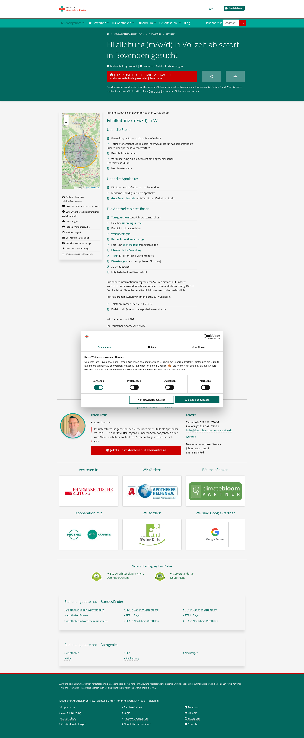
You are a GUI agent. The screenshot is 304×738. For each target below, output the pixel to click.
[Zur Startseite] (108, 34)
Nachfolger (191, 653)
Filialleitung (155, 34)
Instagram (193, 718)
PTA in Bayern (192, 615)
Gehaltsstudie (168, 23)
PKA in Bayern (133, 615)
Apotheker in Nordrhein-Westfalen (87, 621)
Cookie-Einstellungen (73, 724)
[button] (66, 117)
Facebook (193, 707)
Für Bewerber (97, 23)
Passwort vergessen (136, 718)
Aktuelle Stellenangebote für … (129, 34)
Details (152, 347)
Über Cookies (199, 347)
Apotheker (72, 653)
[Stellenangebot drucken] (235, 76)
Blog (187, 23)
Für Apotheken (121, 23)
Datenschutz (68, 718)
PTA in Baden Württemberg (200, 610)
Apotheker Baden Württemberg (85, 610)
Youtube (193, 724)
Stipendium (145, 23)
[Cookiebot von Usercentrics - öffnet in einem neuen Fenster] (206, 336)
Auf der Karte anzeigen (169, 66)
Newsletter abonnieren (137, 724)
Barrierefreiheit (133, 707)
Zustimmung (105, 347)
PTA (68, 658)
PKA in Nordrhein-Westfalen (142, 621)
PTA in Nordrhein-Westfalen (201, 621)
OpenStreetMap (92, 187)
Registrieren (235, 8)
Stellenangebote (70, 23)
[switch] (134, 387)
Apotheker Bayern (77, 615)
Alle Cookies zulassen (197, 399)
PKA (127, 653)
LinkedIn (192, 713)
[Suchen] (242, 23)
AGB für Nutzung (71, 713)
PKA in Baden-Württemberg (141, 610)
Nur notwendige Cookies (151, 399)
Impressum (68, 707)
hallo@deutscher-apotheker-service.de (209, 430)
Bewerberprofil (156, 91)
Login (209, 8)
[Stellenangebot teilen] (211, 76)
